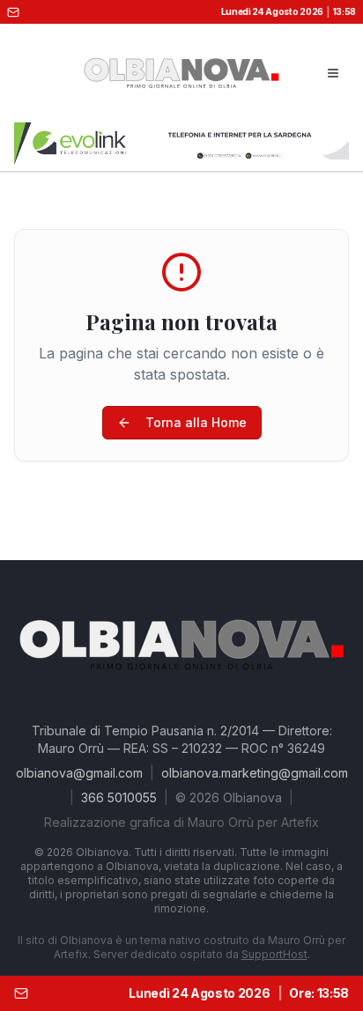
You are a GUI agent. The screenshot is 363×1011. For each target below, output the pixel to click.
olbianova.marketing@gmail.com (254, 772)
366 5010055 (119, 797)
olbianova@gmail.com (79, 772)
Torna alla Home (196, 422)
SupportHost (274, 954)
